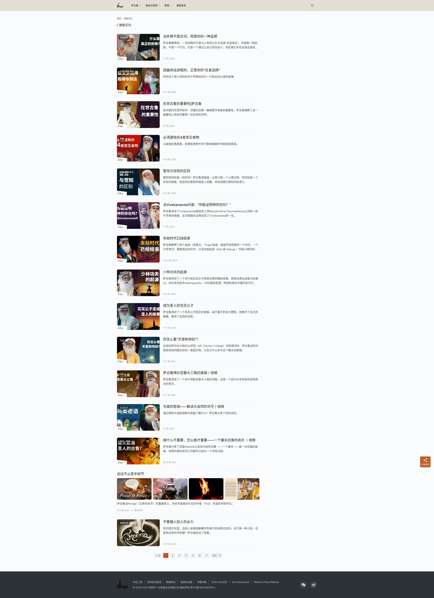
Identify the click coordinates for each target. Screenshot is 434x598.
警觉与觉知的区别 (176, 171)
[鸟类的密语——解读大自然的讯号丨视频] (138, 417)
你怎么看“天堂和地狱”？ (181, 339)
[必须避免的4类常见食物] (138, 148)
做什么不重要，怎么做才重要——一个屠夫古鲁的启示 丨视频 (209, 440)
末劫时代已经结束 (176, 238)
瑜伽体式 (171, 582)
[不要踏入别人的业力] (138, 532)
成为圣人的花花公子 (178, 306)
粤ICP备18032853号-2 (202, 587)
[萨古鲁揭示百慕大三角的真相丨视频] (138, 383)
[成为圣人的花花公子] (138, 316)
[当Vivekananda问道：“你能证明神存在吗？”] (138, 215)
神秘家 (123, 206)
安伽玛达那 (186, 582)
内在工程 (137, 582)
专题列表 (201, 582)
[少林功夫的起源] (138, 283)
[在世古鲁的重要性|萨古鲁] (138, 114)
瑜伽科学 (124, 37)
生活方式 (124, 273)
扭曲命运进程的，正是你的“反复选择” (191, 70)
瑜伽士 (123, 105)
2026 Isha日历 (219, 582)
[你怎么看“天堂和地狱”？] (138, 350)
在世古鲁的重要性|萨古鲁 (182, 104)
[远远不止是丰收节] (188, 489)
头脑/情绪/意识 (127, 71)
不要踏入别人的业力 (178, 522)
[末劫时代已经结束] (138, 249)
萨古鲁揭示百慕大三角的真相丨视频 (190, 373)
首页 (119, 18)
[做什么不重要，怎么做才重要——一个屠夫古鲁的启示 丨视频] (138, 451)
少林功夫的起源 (175, 272)
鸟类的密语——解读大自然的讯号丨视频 (193, 407)
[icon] (303, 584)
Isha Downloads (240, 582)
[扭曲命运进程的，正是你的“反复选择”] (138, 81)
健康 (122, 138)
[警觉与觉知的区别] (138, 181)
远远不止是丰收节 (130, 474)
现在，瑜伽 (125, 441)
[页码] (219, 555)
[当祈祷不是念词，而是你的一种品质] (138, 47)
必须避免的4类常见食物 (181, 137)
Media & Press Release (266, 582)
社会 (122, 340)
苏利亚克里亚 (154, 582)
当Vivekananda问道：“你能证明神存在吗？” (197, 205)
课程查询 (181, 5)
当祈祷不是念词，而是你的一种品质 (190, 36)
